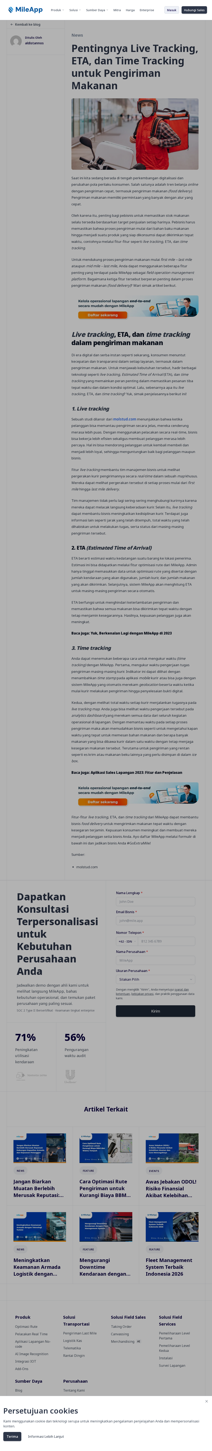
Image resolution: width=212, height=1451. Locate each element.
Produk (56, 10)
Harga (130, 10)
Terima (12, 1436)
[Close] (207, 1401)
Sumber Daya (95, 10)
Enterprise (147, 10)
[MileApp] (26, 10)
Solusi (73, 10)
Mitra (117, 10)
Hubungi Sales (194, 10)
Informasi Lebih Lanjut (46, 1436)
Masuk (171, 10)
